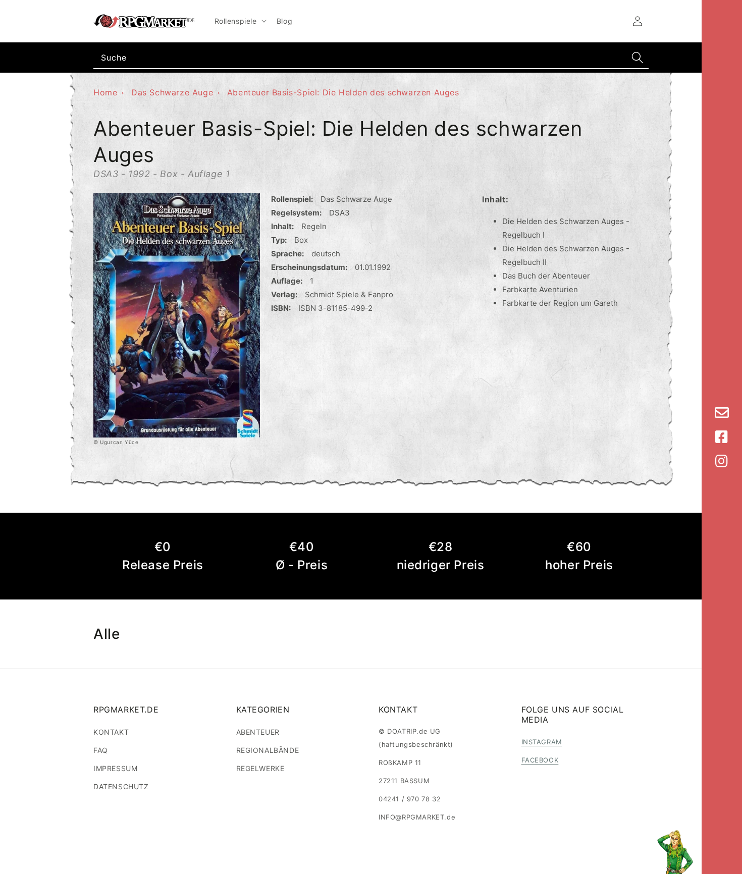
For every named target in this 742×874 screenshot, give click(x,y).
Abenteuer (258, 732)
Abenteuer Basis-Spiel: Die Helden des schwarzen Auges (343, 92)
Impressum (115, 768)
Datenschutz (121, 786)
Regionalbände (267, 750)
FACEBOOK (540, 760)
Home (105, 92)
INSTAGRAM (541, 742)
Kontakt (111, 732)
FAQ (100, 750)
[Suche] (637, 57)
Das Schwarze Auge (172, 92)
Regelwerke (260, 768)
